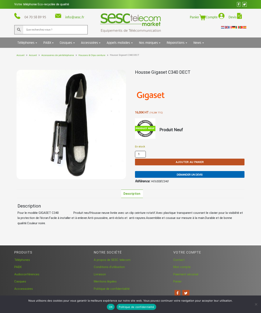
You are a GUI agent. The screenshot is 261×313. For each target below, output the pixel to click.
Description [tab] (132, 193)
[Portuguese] (241, 27)
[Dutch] (223, 27)
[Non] (256, 304)
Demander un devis (190, 174)
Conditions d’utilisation (109, 267)
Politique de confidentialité (112, 289)
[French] (230, 27)
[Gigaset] (150, 94)
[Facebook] (177, 293)
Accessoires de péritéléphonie (57, 55)
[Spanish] (245, 27)
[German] (234, 27)
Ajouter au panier (190, 162)
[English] (226, 27)
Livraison (100, 274)
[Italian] (237, 27)
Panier (194, 17)
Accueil (20, 55)
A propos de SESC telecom (112, 260)
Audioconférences (26, 274)
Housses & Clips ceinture (92, 55)
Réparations (176, 42)
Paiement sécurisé (185, 274)
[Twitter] (185, 293)
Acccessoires (23, 289)
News (197, 42)
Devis (233, 17)
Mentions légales (105, 281)
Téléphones (25, 42)
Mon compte (182, 267)
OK (111, 307)
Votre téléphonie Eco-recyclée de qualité (41, 4)
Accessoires (89, 42)
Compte (212, 17)
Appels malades (118, 42)
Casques (66, 42)
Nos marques (148, 42)
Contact (179, 260)
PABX (47, 42)
